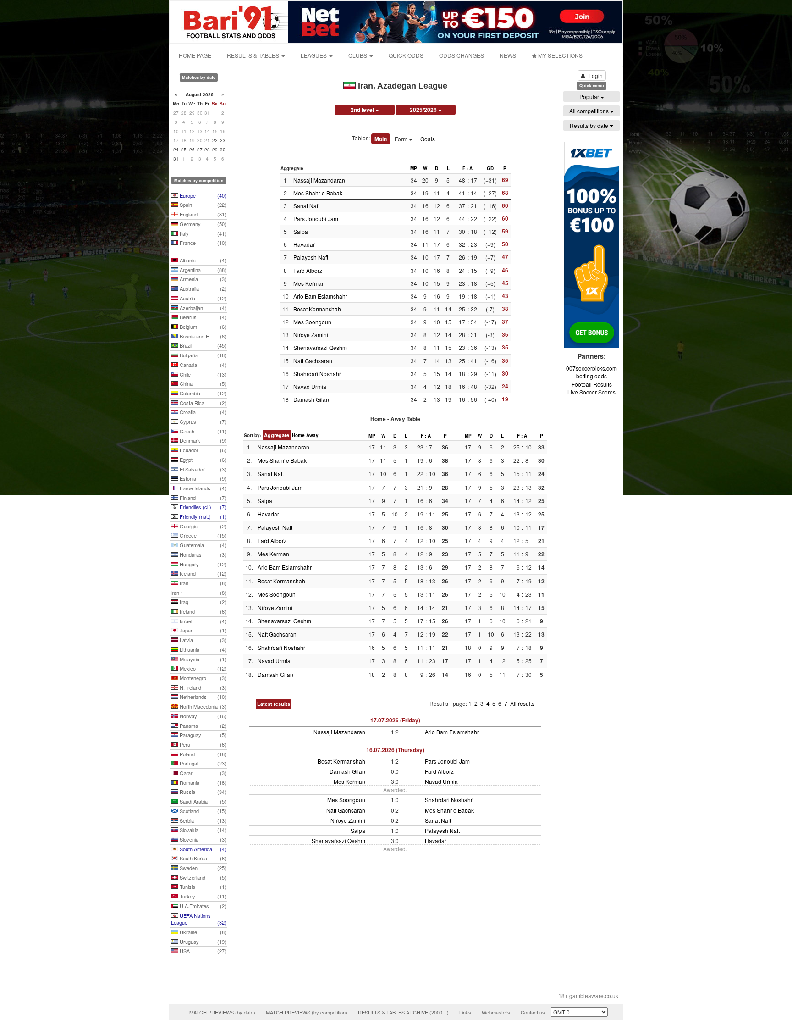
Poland (202, 754)
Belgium (202, 326)
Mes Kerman (309, 283)
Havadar (304, 244)
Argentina (202, 269)
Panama (202, 725)
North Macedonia (202, 706)
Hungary (202, 564)
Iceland (202, 573)
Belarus (202, 317)
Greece (202, 535)
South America (202, 849)
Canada (202, 364)
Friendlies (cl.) (202, 506)
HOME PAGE (195, 55)
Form (402, 139)
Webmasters (496, 1012)
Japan (202, 630)
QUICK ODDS (406, 55)
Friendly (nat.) (202, 516)
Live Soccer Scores (591, 392)
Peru (202, 744)
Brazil (202, 345)
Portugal (202, 763)
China (202, 383)
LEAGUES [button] (314, 55)
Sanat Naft (306, 206)
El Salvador (202, 469)
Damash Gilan (311, 399)
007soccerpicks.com (591, 368)
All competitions (589, 111)
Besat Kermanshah (317, 309)
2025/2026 (424, 109)
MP (413, 168)
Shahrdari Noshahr (317, 373)
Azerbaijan (202, 307)
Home (298, 435)
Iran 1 (198, 592)
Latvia (202, 639)
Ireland (202, 611)
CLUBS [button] (358, 55)
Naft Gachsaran (312, 361)
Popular (589, 96)
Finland (202, 497)
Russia (202, 791)
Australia (202, 288)
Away (312, 435)
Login (595, 75)
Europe (202, 195)
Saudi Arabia (202, 801)
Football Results (592, 384)
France (202, 242)
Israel (202, 621)
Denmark (202, 440)
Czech (202, 431)
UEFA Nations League (198, 919)
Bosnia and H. (202, 336)
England (202, 214)
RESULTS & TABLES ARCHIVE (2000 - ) (403, 1012)
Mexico (202, 668)
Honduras (202, 554)
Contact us (533, 1012)
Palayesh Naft (310, 257)
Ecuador (202, 450)
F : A (467, 168)
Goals (427, 139)
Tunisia (202, 886)
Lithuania (202, 649)
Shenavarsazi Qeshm (320, 347)
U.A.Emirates (202, 905)
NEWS (508, 55)
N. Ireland (202, 687)
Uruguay (202, 941)
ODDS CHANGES (461, 55)
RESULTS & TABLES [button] (253, 55)
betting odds (591, 376)
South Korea (202, 858)
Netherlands (202, 696)
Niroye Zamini (310, 334)
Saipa (300, 231)
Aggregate (276, 435)
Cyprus (202, 421)
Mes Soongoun (312, 322)
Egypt (202, 459)
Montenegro (202, 678)
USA (202, 950)
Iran (202, 583)
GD (490, 168)
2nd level (363, 109)
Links (465, 1012)
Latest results (273, 703)
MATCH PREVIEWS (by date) (222, 1012)
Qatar (202, 772)
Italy (202, 233)
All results (522, 703)
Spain (202, 204)
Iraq (202, 601)
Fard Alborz (307, 270)
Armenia (202, 279)
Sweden (202, 867)
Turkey (202, 896)
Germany (202, 223)
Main (380, 138)
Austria (202, 298)
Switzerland (202, 877)
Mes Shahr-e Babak (317, 193)
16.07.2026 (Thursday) (395, 750)
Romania (202, 782)
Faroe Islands (202, 488)
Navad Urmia (309, 386)
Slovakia (202, 829)
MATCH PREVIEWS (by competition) (306, 1012)
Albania (202, 260)
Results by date (590, 125)
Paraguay (202, 734)
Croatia (202, 412)
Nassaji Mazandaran (319, 180)
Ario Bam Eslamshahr (320, 296)
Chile (202, 374)
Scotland (202, 811)
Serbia (202, 820)
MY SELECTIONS (560, 55)
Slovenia (202, 839)
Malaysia (202, 659)
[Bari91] (229, 21)
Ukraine (202, 932)
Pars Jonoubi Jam (315, 218)
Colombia (202, 393)
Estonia (202, 478)
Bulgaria (202, 355)
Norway (202, 716)
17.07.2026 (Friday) (395, 720)
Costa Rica (202, 402)
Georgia (202, 526)
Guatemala (202, 545)
